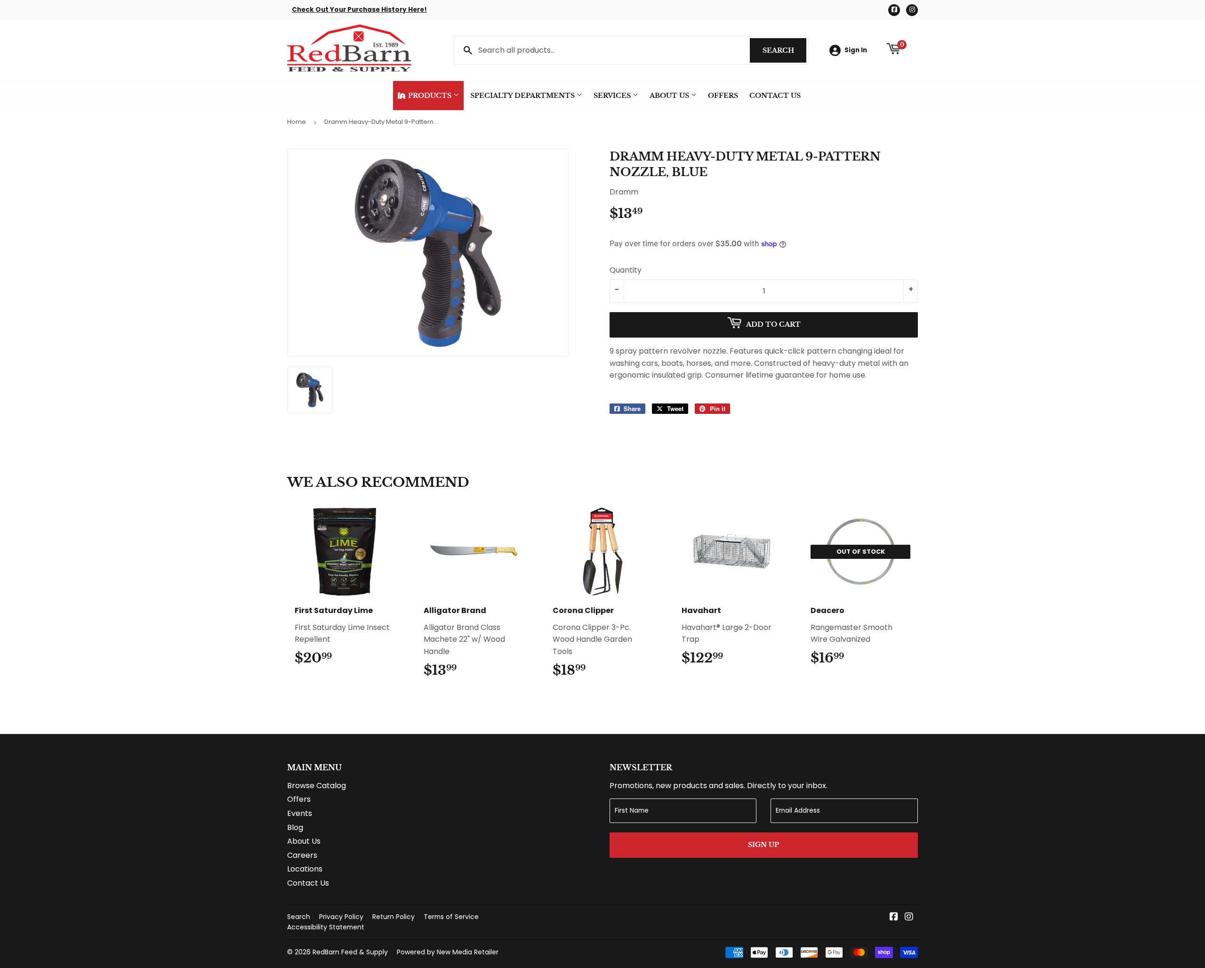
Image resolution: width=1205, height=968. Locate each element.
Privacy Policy (341, 916)
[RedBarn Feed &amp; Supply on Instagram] (909, 917)
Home (296, 121)
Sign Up (763, 844)
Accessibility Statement (325, 927)
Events (299, 813)
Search (784, 50)
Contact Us (775, 95)
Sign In (855, 50)
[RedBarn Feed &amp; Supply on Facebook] (894, 917)
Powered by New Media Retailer (447, 952)
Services (613, 95)
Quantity (626, 270)
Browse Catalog (316, 785)
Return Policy (393, 916)
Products (429, 95)
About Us (670, 95)
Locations (304, 868)
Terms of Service (451, 916)
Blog (295, 827)
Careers (302, 855)
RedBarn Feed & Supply (350, 952)
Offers (723, 95)
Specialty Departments (523, 95)
